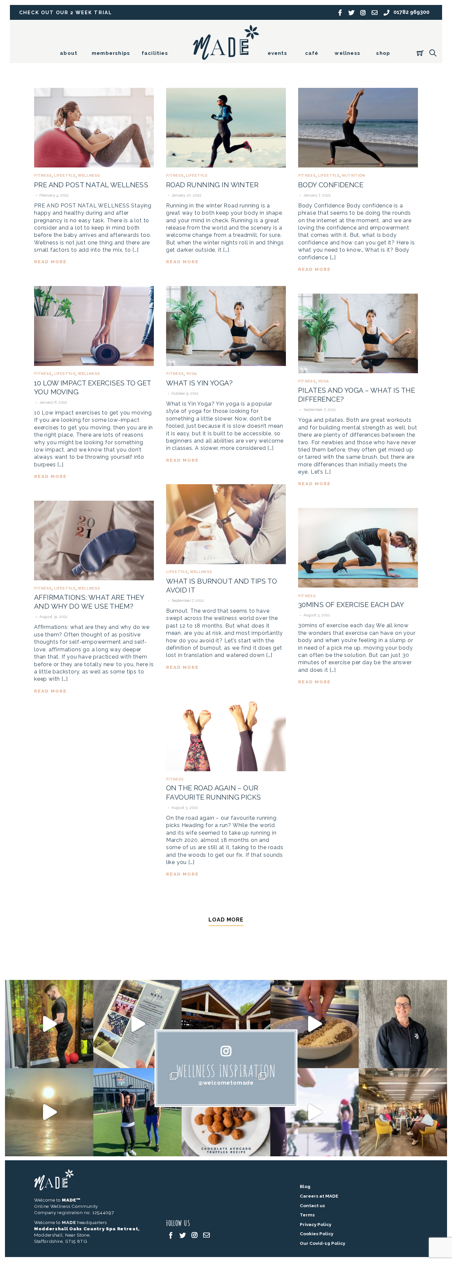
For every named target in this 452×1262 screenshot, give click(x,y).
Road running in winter (212, 185)
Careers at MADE (319, 1196)
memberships (111, 53)
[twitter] (182, 1234)
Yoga (191, 373)
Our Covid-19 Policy (322, 1243)
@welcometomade (226, 1083)
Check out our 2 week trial (65, 12)
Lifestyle (64, 175)
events (277, 53)
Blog (305, 1186)
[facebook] (170, 1234)
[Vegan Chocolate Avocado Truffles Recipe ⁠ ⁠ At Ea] (226, 1112)
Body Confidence (330, 185)
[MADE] (226, 57)
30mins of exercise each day (351, 604)
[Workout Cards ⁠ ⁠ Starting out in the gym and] (137, 1024)
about (68, 53)
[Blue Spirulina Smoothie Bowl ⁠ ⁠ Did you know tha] (314, 1024)
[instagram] (194, 1234)
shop (383, 53)
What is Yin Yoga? (199, 383)
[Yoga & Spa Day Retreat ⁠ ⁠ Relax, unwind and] (49, 1112)
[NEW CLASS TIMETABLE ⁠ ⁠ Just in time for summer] (314, 1112)
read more (50, 261)
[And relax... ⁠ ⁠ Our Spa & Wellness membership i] (226, 1024)
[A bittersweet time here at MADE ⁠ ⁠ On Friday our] (403, 1112)
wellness (347, 53)
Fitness (43, 175)
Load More (226, 920)
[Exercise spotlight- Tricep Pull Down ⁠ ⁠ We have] (49, 1024)
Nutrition (353, 175)
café (312, 53)
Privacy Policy (315, 1224)
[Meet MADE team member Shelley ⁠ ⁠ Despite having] (403, 1024)
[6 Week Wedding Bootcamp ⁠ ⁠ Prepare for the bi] (137, 1112)
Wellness (89, 175)
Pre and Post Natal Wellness (91, 185)
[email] (206, 1234)
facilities (155, 53)
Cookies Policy (316, 1233)
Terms (307, 1214)
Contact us (312, 1205)
